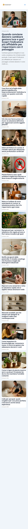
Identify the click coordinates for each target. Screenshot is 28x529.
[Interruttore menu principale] (25, 4)
